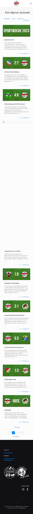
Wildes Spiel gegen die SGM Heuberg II (14, 104)
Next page (15, 436)
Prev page (17, 427)
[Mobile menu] (30, 3)
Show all (27, 20)
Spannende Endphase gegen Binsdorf (14, 315)
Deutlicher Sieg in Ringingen (11, 72)
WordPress (23, 508)
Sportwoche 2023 (9, 39)
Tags (13, 18)
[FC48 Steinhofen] (16, 3)
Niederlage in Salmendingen (11, 283)
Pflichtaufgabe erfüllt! (10, 379)
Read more (26, 53)
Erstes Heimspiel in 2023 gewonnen (14, 347)
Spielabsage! (7, 410)
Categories (7, 18)
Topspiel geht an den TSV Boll (12, 251)
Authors (21, 18)
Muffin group (19, 506)
